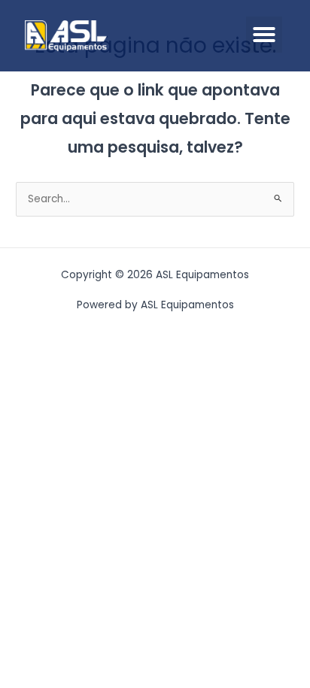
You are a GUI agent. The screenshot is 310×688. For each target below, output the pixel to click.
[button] (264, 35)
